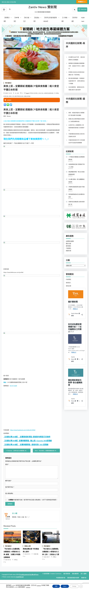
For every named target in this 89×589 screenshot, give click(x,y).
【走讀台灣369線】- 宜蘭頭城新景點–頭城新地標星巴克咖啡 (26, 437)
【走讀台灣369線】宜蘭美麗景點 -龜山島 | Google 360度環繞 (27, 441)
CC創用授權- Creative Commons (51, 573)
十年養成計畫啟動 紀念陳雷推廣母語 (76, 158)
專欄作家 (83, 578)
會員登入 (68, 282)
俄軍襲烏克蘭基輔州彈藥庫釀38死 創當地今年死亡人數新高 (76, 66)
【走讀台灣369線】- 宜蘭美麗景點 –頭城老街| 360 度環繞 (25, 444)
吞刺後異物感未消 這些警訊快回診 (76, 196)
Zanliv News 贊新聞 (42, 7)
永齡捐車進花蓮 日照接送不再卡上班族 (76, 166)
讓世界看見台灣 (18, 96)
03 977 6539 (13, 386)
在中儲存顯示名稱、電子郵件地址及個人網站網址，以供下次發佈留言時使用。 (33, 500)
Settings (74, 586)
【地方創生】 (26, 19)
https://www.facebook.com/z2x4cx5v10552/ (22, 430)
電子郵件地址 (9, 487)
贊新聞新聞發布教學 (73, 578)
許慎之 (16, 559)
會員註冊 (68, 286)
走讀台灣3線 (27, 96)
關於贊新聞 (66, 573)
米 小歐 (17, 93)
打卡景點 (56, 93)
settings (39, 585)
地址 (4, 382)
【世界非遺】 (74, 19)
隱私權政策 (75, 573)
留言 (7, 464)
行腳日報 (35, 554)
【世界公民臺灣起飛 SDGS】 (50, 19)
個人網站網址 (9, 493)
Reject (64, 586)
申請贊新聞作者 (60, 578)
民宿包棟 (5, 96)
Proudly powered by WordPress (28, 574)
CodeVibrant (20, 577)
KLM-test (83, 19)
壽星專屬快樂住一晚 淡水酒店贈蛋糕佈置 (76, 173)
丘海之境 (40, 93)
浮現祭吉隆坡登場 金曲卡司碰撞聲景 (76, 188)
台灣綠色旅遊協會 (48, 93)
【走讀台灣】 (36, 19)
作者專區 (68, 279)
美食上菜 (11, 96)
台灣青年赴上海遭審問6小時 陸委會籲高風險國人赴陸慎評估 (76, 127)
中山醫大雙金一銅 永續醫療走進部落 (76, 181)
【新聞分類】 (7, 19)
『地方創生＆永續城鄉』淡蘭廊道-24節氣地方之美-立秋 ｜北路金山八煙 (50, 552)
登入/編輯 (83, 573)
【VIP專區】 (16, 19)
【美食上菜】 (27, 546)
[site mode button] (74, 9)
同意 (56, 586)
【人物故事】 (64, 19)
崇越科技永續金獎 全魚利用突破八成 (76, 203)
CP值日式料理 (33, 93)
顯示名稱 (8, 480)
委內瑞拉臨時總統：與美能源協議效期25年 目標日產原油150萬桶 (76, 81)
